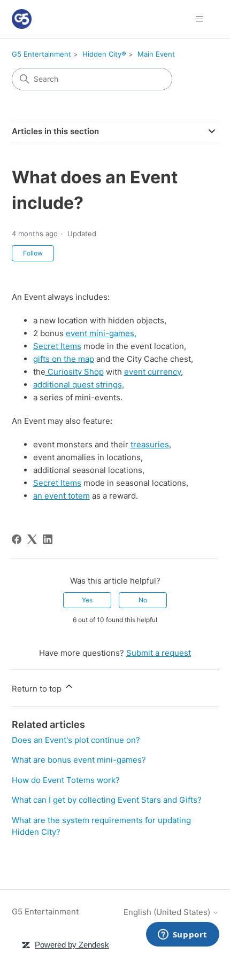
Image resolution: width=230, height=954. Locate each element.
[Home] (22, 19)
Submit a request (158, 653)
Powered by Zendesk (72, 944)
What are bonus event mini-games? (79, 760)
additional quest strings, (78, 384)
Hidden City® (104, 54)
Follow (33, 253)
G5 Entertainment (41, 54)
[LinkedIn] (47, 539)
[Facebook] (16, 539)
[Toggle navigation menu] (200, 19)
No (143, 600)
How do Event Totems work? (66, 780)
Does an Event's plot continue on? (76, 740)
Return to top (38, 689)
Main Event (156, 54)
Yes (87, 600)
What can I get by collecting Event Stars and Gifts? (107, 800)
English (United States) (168, 912)
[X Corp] (32, 539)
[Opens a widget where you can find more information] (182, 935)
